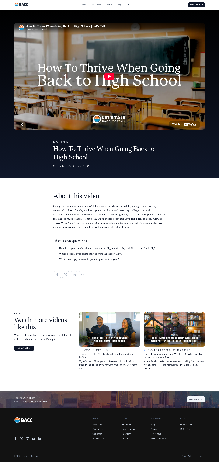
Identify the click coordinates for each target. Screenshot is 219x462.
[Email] (82, 275)
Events (125, 438)
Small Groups (128, 429)
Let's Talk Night (60, 142)
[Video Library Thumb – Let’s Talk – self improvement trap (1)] (174, 313)
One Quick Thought (176, 350)
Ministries (126, 424)
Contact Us (201, 456)
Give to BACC (187, 424)
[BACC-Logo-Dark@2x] (21, 3)
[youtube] (33, 438)
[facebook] (15, 438)
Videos (154, 429)
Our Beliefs (97, 429)
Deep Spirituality (159, 438)
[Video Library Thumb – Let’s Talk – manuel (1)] (109, 313)
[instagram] (27, 438)
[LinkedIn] (74, 275)
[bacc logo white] (23, 418)
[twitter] (21, 438)
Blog (153, 424)
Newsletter (156, 434)
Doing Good (186, 429)
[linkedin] (39, 438)
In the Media (98, 438)
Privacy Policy (187, 456)
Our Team (97, 434)
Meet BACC (98, 424)
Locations (126, 434)
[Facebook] (57, 275)
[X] (66, 275)
